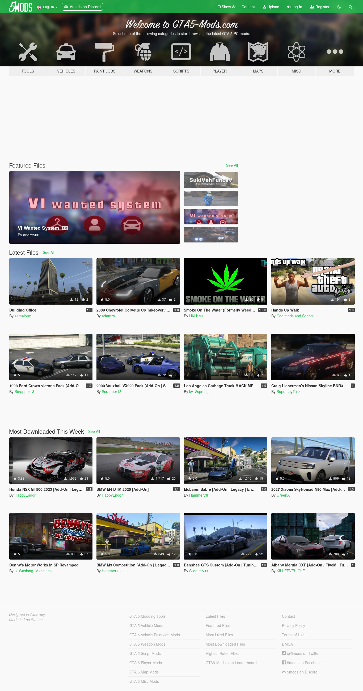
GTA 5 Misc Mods (144, 681)
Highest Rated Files (222, 653)
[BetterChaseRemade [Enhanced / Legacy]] (211, 235)
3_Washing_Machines (33, 570)
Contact (288, 616)
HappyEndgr (25, 495)
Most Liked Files (219, 634)
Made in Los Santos (26, 619)
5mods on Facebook (304, 662)
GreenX (283, 495)
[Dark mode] (339, 6)
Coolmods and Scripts (295, 315)
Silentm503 (198, 570)
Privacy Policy (293, 625)
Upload (272, 6)
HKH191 (196, 315)
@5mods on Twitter (303, 653)
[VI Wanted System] (211, 216)
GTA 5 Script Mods (145, 653)
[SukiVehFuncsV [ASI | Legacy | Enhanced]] (211, 180)
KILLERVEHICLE (291, 570)
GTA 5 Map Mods (144, 672)
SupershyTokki (289, 391)
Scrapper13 (24, 391)
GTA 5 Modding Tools (147, 616)
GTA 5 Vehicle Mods (146, 625)
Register (322, 6)
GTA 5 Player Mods (145, 662)
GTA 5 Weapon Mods (147, 644)
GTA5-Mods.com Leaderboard (231, 662)
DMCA (287, 644)
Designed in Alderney (27, 614)
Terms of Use (293, 634)
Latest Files (215, 616)
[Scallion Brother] (211, 198)
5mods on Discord (302, 672)
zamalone (23, 315)
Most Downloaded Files (225, 644)
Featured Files (218, 625)
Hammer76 (198, 495)
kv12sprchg (199, 391)
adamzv (108, 315)
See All (232, 165)
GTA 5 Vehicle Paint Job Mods (154, 634)
